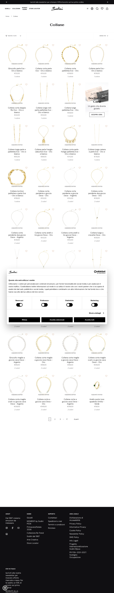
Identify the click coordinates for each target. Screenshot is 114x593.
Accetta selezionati (57, 320)
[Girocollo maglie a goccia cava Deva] (16, 343)
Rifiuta (24, 320)
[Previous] (7, 2)
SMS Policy (74, 537)
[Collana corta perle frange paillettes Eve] (70, 135)
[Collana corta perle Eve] (43, 54)
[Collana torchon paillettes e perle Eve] (16, 177)
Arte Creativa (32, 539)
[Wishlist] (102, 8)
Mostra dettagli (95, 313)
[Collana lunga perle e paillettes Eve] (16, 135)
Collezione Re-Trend (35, 533)
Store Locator (33, 543)
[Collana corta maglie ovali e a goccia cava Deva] (96, 343)
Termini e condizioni (56, 524)
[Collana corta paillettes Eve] (70, 54)
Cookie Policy (75, 530)
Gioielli (30, 518)
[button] (7, 8)
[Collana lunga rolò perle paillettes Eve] (43, 94)
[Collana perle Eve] (96, 54)
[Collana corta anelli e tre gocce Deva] (43, 218)
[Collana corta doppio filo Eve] (16, 94)
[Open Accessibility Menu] (5, 588)
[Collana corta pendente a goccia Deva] (43, 177)
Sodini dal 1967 (33, 536)
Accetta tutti (89, 320)
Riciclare (51, 528)
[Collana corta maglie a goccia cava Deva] (43, 343)
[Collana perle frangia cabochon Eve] (43, 135)
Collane (15, 16)
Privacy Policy (75, 523)
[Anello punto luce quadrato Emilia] (96, 385)
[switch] (44, 305)
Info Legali (73, 540)
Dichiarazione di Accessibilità (76, 519)
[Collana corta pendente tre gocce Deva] (43, 260)
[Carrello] (107, 8)
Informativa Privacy (77, 527)
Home (7, 16)
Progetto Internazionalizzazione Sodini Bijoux (78, 546)
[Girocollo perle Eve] (16, 54)
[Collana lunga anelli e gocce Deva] (96, 260)
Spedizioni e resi (55, 521)
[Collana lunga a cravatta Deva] (96, 218)
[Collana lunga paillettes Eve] (70, 94)
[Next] (107, 2)
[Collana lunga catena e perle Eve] (96, 135)
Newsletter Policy (76, 534)
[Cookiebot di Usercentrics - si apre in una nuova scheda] (95, 272)
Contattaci (52, 518)
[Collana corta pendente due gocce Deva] (96, 177)
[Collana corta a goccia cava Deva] (43, 385)
